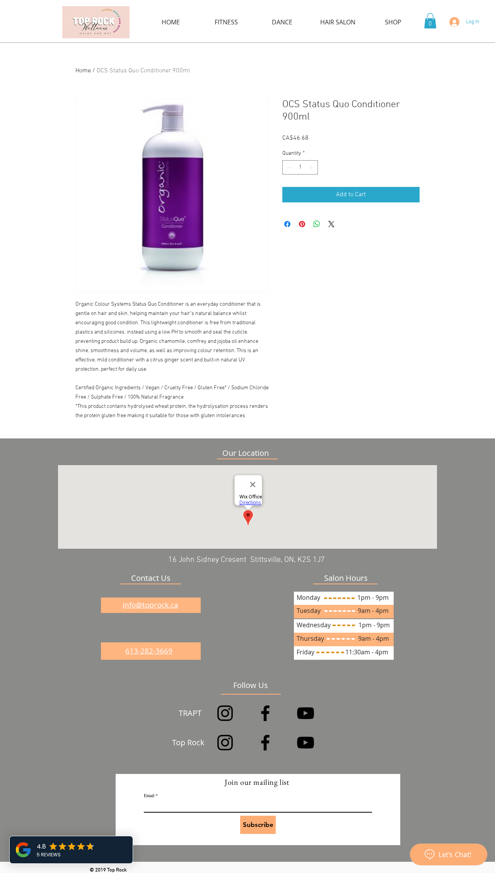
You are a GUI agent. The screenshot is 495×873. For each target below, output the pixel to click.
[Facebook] (265, 713)
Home (83, 71)
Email (149, 795)
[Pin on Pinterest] (302, 224)
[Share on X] (331, 224)
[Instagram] (225, 713)
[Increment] (312, 167)
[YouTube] (305, 713)
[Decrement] (288, 167)
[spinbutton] (300, 167)
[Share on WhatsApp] (316, 224)
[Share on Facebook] (287, 224)
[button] (430, 20)
